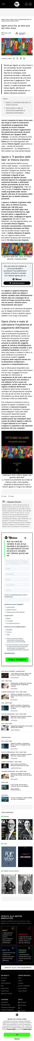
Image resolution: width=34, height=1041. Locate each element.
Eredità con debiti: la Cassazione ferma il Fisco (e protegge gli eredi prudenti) (20, 706)
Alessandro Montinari (22, 34)
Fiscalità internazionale (8, 714)
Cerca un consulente (24, 985)
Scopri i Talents (22, 988)
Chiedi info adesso (18, 283)
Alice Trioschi (15, 677)
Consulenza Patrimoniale (8, 691)
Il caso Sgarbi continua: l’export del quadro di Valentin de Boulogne (21, 674)
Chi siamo (4, 978)
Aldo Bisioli (14, 688)
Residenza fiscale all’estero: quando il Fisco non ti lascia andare (21, 717)
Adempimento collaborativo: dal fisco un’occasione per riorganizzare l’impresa (21, 684)
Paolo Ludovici (15, 788)
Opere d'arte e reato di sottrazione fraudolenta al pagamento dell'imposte (15, 110)
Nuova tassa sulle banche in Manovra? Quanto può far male (20, 764)
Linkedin (23, 1010)
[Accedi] (26, 4)
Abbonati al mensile (6, 993)
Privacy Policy (11, 1029)
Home (2, 19)
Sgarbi (16, 373)
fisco (12, 496)
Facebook (14, 58)
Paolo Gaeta (14, 699)
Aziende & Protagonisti (7, 761)
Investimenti (4, 1002)
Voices (20, 980)
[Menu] (3, 4)
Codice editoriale (6, 983)
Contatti (3, 980)
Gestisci (17, 1039)
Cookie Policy (27, 1029)
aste (5, 496)
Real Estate (4, 795)
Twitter (17, 58)
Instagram (23, 1002)
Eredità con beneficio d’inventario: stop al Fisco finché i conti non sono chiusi (21, 695)
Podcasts (20, 983)
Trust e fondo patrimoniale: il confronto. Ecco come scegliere (19, 785)
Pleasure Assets (20, 671)
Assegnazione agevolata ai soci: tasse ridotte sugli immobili (21, 726)
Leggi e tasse (9, 19)
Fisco (16, 19)
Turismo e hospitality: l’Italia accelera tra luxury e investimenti (21, 798)
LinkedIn (21, 58)
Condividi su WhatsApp (24, 58)
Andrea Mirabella (16, 789)
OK (17, 1034)
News (19, 978)
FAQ (2, 985)
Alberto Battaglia (16, 768)
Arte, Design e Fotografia (8, 671)
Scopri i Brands (22, 991)
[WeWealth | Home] (16, 4)
